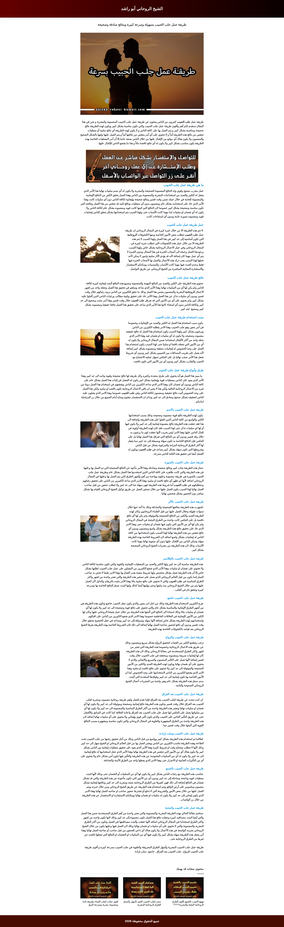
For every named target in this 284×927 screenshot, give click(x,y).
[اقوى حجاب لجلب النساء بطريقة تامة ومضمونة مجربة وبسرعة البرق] (99, 888)
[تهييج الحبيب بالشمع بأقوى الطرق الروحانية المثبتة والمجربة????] (185, 888)
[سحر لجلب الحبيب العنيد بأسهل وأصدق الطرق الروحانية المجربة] (142, 888)
